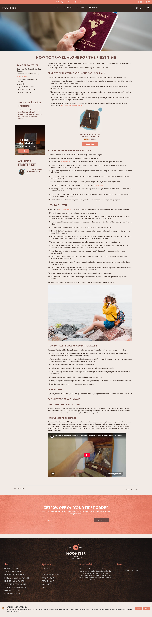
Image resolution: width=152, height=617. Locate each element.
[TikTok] (146, 2)
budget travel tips (67, 162)
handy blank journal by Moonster (71, 105)
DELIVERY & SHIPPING (12, 593)
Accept (138, 609)
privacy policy (9, 613)
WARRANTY (46, 584)
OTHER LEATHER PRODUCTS (15, 587)
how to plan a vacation (66, 209)
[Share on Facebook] (132, 489)
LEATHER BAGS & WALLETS (14, 581)
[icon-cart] (148, 8)
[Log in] (144, 8)
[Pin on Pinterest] (136, 489)
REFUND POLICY (48, 581)
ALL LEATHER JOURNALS (13, 572)
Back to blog (20, 488)
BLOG (44, 572)
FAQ (43, 587)
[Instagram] (143, 2)
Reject (146, 609)
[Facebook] (138, 2)
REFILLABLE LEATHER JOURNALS (16, 578)
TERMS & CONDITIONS (50, 575)
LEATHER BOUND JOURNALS (15, 575)
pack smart (99, 185)
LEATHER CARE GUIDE (12, 590)
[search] (140, 8)
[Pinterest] (141, 2)
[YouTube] (149, 2)
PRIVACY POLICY (48, 578)
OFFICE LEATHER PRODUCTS (15, 584)
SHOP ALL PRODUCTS (12, 569)
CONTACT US (46, 569)
